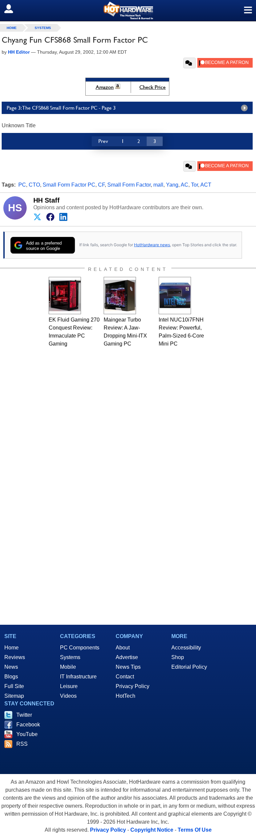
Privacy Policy (132, 686)
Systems (43, 28)
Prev (103, 141)
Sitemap (14, 696)
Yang (172, 185)
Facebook (28, 724)
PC (22, 185)
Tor (194, 185)
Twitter (24, 715)
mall (158, 185)
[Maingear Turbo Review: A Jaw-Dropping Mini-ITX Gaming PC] (120, 295)
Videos (68, 696)
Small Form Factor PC (69, 185)
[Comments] (189, 63)
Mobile (68, 667)
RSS (22, 744)
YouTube (27, 734)
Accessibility (186, 647)
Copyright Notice (151, 830)
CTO (34, 185)
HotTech (125, 696)
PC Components (79, 647)
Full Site (14, 686)
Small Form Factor (129, 185)
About (123, 647)
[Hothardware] (128, 10)
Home (11, 647)
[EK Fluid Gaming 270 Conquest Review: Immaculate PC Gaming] (65, 295)
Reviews (14, 657)
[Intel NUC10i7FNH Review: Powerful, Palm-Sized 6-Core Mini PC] (175, 295)
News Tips (128, 667)
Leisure (69, 686)
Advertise (127, 657)
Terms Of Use (195, 830)
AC (184, 185)
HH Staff (46, 200)
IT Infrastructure (78, 676)
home (12, 28)
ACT (205, 185)
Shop (177, 657)
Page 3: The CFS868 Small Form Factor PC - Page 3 (61, 108)
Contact (125, 676)
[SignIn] (12, 8)
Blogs (11, 676)
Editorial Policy (189, 667)
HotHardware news (152, 244)
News (11, 667)
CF (101, 185)
